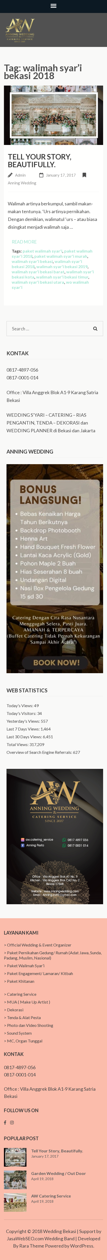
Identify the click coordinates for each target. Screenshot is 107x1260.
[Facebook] (5, 1122)
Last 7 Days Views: (23, 728)
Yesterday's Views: (23, 721)
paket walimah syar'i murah (60, 256)
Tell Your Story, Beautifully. (39, 160)
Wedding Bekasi (59, 1231)
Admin (20, 175)
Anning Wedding (22, 182)
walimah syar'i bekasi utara (38, 282)
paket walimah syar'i (42, 250)
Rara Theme (31, 1246)
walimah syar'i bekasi (32, 261)
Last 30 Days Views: (24, 736)
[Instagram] (12, 1122)
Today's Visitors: (21, 713)
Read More (24, 242)
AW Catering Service (51, 1195)
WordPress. (82, 1246)
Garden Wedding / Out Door (58, 1173)
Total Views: (17, 744)
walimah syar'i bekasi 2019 (62, 266)
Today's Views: (20, 705)
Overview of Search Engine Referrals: (39, 752)
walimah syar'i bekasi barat (38, 271)
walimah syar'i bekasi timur (62, 276)
